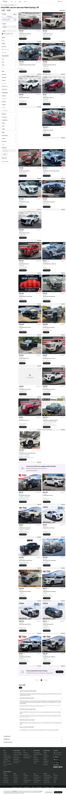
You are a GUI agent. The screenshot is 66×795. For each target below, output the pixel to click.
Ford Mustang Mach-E (27, 780)
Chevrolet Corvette (47, 775)
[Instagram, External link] (60, 767)
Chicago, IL (45, 752)
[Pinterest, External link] (61, 767)
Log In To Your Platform (57, 754)
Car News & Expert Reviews (18, 754)
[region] (33, 791)
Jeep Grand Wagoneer (37, 780)
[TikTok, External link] (54, 767)
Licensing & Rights (38, 787)
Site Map (34, 762)
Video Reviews (16, 762)
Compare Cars (16, 756)
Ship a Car (35, 756)
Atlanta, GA (45, 759)
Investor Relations (26, 787)
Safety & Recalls (16, 759)
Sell (15, 1)
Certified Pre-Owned (7, 756)
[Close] (65, 788)
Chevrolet (45, 773)
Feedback (52, 787)
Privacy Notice (14, 791)
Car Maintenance (36, 761)
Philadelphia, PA (45, 761)
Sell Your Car (25, 752)
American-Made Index (17, 761)
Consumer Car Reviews (17, 752)
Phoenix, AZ (45, 757)
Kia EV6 (55, 782)
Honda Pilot (15, 780)
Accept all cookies (58, 792)
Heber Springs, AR (12, 4)
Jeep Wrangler (36, 775)
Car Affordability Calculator (37, 754)
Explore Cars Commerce (57, 752)
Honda (15, 773)
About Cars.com (14, 787)
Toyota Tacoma (6, 778)
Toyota (5, 773)
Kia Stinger (55, 778)
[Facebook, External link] (56, 767)
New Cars (5, 754)
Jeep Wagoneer (36, 778)
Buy (11, 1)
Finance (25, 1)
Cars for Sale (6, 4)
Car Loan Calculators (36, 752)
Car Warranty (35, 757)
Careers (33, 787)
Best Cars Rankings (17, 757)
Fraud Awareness (46, 787)
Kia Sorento (55, 777)
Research (19, 1)
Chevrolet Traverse (47, 778)
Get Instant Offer (26, 754)
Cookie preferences (49, 792)
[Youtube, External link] (58, 767)
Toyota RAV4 (5, 775)
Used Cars (5, 752)
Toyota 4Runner (6, 782)
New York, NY (45, 762)
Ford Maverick (26, 775)
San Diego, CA (45, 764)
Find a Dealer (6, 759)
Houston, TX (45, 754)
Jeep (34, 773)
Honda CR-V (16, 775)
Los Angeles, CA (45, 756)
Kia (54, 773)
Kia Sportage (56, 775)
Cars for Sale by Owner (7, 757)
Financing (5, 765)
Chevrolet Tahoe (46, 780)
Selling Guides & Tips (26, 757)
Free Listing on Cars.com (27, 756)
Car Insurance (35, 759)
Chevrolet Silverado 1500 (47, 777)
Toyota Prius (5, 777)
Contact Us (20, 787)
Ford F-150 (25, 778)
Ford (24, 773)
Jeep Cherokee (36, 782)
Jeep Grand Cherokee (37, 777)
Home (2, 4)
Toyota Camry (6, 780)
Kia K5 (55, 780)
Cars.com (41, 791)
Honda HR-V (16, 782)
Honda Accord (16, 778)
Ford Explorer (26, 782)
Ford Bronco (26, 777)
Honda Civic (15, 777)
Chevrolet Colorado (47, 782)
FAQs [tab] (20, 687)
